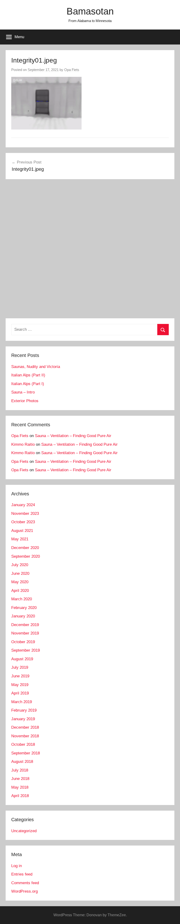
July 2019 (19, 667)
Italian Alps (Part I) (27, 384)
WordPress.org (24, 891)
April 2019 (20, 693)
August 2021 (22, 530)
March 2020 (21, 599)
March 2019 (21, 702)
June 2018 (20, 778)
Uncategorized (24, 831)
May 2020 (19, 582)
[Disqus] (90, 250)
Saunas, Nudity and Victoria (35, 366)
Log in (16, 866)
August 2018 (22, 761)
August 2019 (22, 659)
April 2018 (20, 796)
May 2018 (19, 787)
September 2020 (25, 556)
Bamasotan (90, 11)
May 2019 (19, 685)
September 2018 (25, 753)
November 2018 (25, 736)
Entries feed (21, 874)
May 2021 (19, 539)
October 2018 (23, 744)
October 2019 (23, 642)
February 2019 (24, 710)
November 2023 (25, 513)
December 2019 (25, 625)
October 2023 (23, 522)
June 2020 (20, 573)
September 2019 (25, 650)
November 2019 (25, 633)
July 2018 (19, 770)
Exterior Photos (24, 401)
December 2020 (25, 547)
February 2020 (24, 607)
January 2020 (23, 616)
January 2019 (23, 719)
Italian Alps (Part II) (28, 375)
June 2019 (20, 676)
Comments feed (25, 883)
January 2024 (23, 505)
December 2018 (25, 727)
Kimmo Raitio (23, 444)
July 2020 (19, 565)
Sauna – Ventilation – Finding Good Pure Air (73, 436)
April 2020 (20, 590)
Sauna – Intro (23, 392)
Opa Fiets (71, 70)
